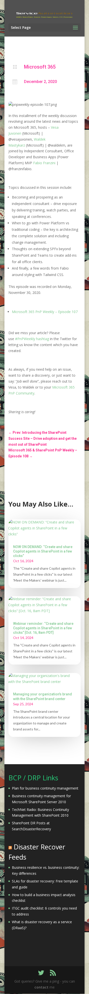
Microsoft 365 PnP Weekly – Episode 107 (45, 311)
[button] (32, 105)
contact (41, 987)
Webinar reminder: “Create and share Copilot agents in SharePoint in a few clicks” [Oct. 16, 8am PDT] (43, 628)
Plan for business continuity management (45, 788)
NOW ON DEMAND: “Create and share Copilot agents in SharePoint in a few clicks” (42, 551)
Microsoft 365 (40, 67)
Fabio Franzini (44, 162)
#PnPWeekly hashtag (32, 338)
